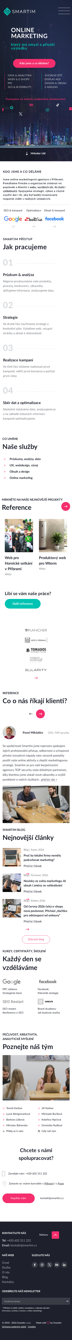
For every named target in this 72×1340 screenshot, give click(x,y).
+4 (33, 226)
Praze (61, 1183)
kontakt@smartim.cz (52, 1198)
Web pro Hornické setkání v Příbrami (18, 563)
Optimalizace (33, 210)
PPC (10, 83)
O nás (6, 1272)
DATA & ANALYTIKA (19, 75)
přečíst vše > (49, 779)
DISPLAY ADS (53, 79)
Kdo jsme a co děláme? (34, 63)
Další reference (23, 603)
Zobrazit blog (36, 939)
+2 (13, 226)
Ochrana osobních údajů (14, 1327)
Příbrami (49, 1183)
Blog (5, 1277)
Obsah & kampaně (54, 210)
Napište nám (18, 1198)
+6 (54, 226)
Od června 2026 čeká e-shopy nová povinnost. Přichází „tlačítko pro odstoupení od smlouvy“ (45, 911)
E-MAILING (51, 87)
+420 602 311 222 (36, 1173)
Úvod (5, 1262)
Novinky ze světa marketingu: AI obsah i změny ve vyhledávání (45, 883)
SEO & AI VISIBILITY (19, 87)
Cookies (32, 1327)
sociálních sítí (45, 187)
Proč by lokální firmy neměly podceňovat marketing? (42, 857)
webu (33, 187)
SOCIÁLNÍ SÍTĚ (53, 75)
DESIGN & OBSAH (55, 83)
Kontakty (8, 1282)
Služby (6, 1267)
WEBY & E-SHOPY (19, 79)
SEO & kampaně (13, 210)
